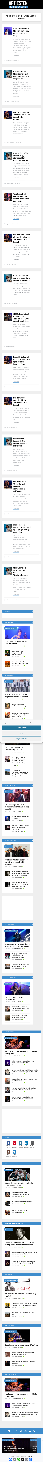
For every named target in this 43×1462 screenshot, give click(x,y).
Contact (29, 1457)
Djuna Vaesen (18, 699)
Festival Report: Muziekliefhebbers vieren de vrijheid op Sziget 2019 (20, 772)
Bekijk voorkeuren (21, 739)
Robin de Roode (19, 719)
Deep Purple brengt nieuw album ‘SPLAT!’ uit (21, 1345)
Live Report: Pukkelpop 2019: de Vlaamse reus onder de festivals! (19, 759)
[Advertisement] (17, 908)
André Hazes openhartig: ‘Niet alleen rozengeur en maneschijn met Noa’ (20, 884)
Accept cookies (21, 728)
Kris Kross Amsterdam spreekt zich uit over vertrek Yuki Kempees (16, 862)
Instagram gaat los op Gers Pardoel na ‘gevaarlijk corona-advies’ (20, 715)
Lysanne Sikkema (19, 776)
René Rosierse (18, 752)
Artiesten (8, 681)
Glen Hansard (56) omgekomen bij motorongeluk (17, 653)
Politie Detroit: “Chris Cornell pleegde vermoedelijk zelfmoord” (19, 486)
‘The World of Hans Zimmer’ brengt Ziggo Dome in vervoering (20, 827)
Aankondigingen (10, 628)
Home (13, 1457)
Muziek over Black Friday (19, 1210)
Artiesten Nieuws (18, 646)
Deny (21, 733)
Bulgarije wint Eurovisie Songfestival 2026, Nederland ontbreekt (19, 955)
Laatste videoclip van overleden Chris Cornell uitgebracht (21, 278)
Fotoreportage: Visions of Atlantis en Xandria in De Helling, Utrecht (17, 807)
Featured (8, 984)
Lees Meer (16, 55)
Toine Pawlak (17, 811)
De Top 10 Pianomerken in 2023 (22, 1202)
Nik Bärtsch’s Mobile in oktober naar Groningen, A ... (14, 1449)
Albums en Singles (10, 1280)
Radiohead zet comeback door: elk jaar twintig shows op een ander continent (20, 873)
